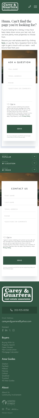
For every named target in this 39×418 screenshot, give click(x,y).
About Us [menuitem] (6, 392)
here (3, 43)
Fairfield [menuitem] (5, 366)
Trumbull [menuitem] (5, 378)
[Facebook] (3, 330)
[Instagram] (13, 330)
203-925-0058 (21, 310)
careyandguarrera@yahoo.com (16, 321)
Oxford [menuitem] (5, 373)
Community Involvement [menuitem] (11, 395)
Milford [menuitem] (5, 368)
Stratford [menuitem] (5, 376)
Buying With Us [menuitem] (8, 342)
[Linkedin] (6, 330)
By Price (6, 170)
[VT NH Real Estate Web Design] (19, 403)
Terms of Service (18, 137)
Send (19, 129)
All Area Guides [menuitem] (8, 380)
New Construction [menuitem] (9, 349)
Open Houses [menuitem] (7, 347)
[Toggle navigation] (35, 7)
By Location (8, 164)
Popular (6, 157)
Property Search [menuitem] (8, 345)
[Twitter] (10, 330)
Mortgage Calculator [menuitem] (10, 352)
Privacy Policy (26, 116)
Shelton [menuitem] (5, 364)
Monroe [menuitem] (5, 371)
